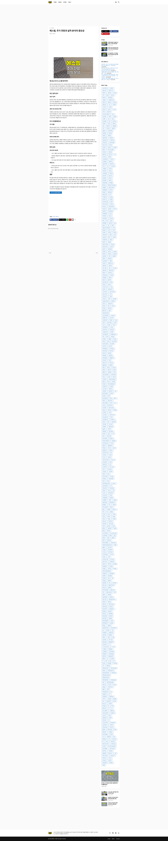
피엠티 (115, 545)
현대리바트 (110, 611)
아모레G (110, 320)
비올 (115, 234)
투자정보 (114, 514)
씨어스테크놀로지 (105, 315)
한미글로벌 (110, 575)
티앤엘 (113, 516)
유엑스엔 (104, 410)
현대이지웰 (104, 618)
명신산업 (104, 208)
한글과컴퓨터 (111, 573)
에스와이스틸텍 (105, 343)
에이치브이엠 (104, 350)
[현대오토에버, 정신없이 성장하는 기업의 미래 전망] (104, 44)
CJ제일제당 (104, 651)
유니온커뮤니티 (110, 405)
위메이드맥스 (110, 400)
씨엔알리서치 (104, 317)
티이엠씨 (114, 519)
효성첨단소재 (111, 632)
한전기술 (104, 587)
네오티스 (109, 109)
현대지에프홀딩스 (105, 620)
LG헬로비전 (104, 717)
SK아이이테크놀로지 (112, 746)
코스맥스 (104, 492)
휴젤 (113, 637)
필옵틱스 (104, 547)
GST (103, 665)
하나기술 (104, 552)
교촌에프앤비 (110, 97)
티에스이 (104, 519)
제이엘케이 (114, 440)
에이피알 (109, 353)
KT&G (112, 706)
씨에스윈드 (113, 315)
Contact (118, 838)
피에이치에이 (113, 542)
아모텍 (116, 320)
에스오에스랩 (114, 341)
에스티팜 (110, 346)
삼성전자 (104, 249)
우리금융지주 (104, 386)
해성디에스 (104, 604)
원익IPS (111, 393)
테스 (107, 511)
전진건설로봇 (111, 431)
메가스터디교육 (105, 204)
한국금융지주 (111, 561)
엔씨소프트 (111, 362)
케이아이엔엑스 (105, 476)
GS (114, 661)
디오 (108, 166)
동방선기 (104, 149)
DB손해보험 (111, 653)
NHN (115, 729)
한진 (103, 592)
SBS (114, 736)
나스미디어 (104, 107)
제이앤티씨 (111, 438)
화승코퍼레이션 (113, 627)
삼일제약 (114, 256)
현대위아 (111, 616)
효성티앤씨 (104, 635)
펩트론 (103, 530)
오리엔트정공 (113, 374)
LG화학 (110, 717)
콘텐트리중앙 (104, 502)
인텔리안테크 (111, 426)
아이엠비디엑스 (105, 332)
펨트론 (115, 528)
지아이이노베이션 (105, 459)
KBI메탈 (114, 698)
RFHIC (111, 734)
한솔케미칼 (104, 582)
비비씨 (113, 230)
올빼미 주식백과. (55, 838)
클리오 (103, 509)
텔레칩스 (111, 511)
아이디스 (114, 324)
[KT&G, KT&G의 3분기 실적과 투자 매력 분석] (109, 776)
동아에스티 (104, 152)
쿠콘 (109, 504)
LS (108, 720)
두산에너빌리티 (105, 159)
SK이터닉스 (104, 751)
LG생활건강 (112, 710)
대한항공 (109, 135)
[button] (116, 2)
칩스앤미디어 (104, 466)
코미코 (109, 490)
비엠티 (110, 234)
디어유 (103, 166)
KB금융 (109, 698)
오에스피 (114, 376)
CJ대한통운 (110, 649)
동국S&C (115, 147)
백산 (107, 220)
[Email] (72, 220)
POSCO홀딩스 (105, 734)
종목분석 (57, 216)
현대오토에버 (104, 616)
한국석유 (109, 564)
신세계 (109, 298)
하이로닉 (104, 556)
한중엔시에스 (112, 590)
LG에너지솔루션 (105, 713)
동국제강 (104, 147)
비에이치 (114, 232)
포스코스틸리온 (105, 533)
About (113, 838)
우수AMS (111, 386)
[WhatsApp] (67, 220)
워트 (115, 391)
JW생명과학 (104, 696)
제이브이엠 (109, 436)
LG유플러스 (113, 713)
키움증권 (108, 509)
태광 (103, 511)
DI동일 (103, 658)
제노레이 (104, 433)
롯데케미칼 (110, 192)
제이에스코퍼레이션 (105, 440)
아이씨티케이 (104, 329)
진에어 (110, 462)
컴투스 (108, 474)
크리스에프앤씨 (105, 507)
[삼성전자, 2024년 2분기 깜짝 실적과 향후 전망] (104, 799)
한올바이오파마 (111, 585)
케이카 (103, 481)
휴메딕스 (104, 637)
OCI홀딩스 (111, 732)
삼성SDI (109, 253)
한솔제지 (109, 580)
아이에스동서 (111, 329)
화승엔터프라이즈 (105, 627)
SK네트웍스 (113, 741)
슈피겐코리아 (110, 289)
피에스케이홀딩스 (105, 542)
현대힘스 (104, 625)
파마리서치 (111, 521)
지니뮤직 (110, 455)
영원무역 (104, 372)
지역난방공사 (104, 462)
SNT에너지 (104, 758)
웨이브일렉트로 (105, 398)
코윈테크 (115, 500)
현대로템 (104, 611)
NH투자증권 (110, 729)
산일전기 (104, 242)
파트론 (103, 526)
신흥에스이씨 (110, 303)
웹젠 (111, 398)
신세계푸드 (113, 301)
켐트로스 (114, 483)
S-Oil (103, 736)
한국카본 (109, 568)
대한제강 (104, 135)
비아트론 (109, 232)
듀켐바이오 (111, 161)
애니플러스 (104, 339)
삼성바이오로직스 (105, 244)
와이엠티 (104, 384)
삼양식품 (114, 253)
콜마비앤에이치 (112, 502)
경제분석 (104, 92)
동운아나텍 (104, 154)
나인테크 (110, 107)
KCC (103, 701)
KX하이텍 (104, 708)
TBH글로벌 (104, 762)
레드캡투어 (104, 178)
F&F (106, 661)
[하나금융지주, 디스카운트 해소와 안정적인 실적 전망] (104, 55)
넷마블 (110, 116)
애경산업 (112, 336)
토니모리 (104, 514)
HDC (103, 682)
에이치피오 (111, 350)
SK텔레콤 (104, 753)
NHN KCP (104, 732)
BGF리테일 (104, 642)
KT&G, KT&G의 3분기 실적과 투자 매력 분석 (109, 783)
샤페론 (110, 261)
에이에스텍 (112, 348)
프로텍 (108, 537)
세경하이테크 (111, 270)
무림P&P (104, 211)
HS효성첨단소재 (105, 691)
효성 (112, 630)
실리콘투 (104, 305)
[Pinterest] (70, 220)
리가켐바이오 (104, 197)
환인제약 (107, 630)
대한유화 (110, 133)
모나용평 (109, 208)
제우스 (103, 436)
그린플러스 (104, 100)
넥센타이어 (109, 111)
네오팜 (114, 109)
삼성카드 (109, 251)
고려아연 (114, 92)
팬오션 (113, 526)
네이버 (103, 111)
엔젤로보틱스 (104, 365)
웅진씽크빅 (111, 391)
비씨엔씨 (104, 232)
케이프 (108, 481)
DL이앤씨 (112, 658)
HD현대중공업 (113, 679)
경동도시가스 (111, 90)
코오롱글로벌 (104, 497)
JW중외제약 (111, 696)
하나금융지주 (110, 549)
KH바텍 (110, 703)
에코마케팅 (104, 355)
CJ (109, 644)
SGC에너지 (114, 739)
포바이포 (108, 530)
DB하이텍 (104, 656)
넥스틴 (113, 114)
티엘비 (109, 519)
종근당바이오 (104, 450)
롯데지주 (111, 189)
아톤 (103, 336)
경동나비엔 (104, 90)
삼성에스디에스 (105, 246)
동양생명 (110, 152)
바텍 (103, 220)
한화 (115, 592)
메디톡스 (111, 204)
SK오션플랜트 (104, 748)
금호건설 (109, 102)
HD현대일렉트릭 (105, 679)
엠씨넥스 (108, 367)
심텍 (108, 305)
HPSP (108, 689)
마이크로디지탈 (105, 201)
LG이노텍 (104, 715)
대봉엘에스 (114, 126)
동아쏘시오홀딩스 (111, 149)
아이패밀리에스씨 (113, 334)
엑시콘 (110, 360)
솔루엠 (111, 282)
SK (102, 741)
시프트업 (104, 298)
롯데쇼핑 (104, 185)
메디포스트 (104, 206)
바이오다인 (111, 218)
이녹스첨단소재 (105, 417)
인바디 (108, 421)
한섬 (112, 578)
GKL (110, 661)
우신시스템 (104, 388)
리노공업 (111, 197)
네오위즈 (104, 109)
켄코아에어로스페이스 (106, 483)
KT (108, 706)
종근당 (114, 448)
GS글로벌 (109, 663)
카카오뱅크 (104, 471)
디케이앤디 (104, 171)
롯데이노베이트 (111, 187)
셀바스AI (104, 279)
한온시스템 (104, 585)
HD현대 (103, 670)
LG (111, 708)
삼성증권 (104, 251)
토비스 (109, 514)
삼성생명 (112, 244)
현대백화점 (111, 613)
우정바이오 (111, 388)
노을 (108, 118)
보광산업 (110, 223)
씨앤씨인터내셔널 (105, 313)
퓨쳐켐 (103, 537)
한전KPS (109, 587)
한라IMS (104, 575)
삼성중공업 (110, 249)
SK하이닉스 (110, 753)
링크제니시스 (104, 199)
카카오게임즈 (109, 469)
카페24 (103, 474)
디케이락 (110, 168)
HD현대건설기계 (111, 670)
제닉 (113, 433)
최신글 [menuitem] (69, 2)
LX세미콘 (111, 724)
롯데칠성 (104, 192)
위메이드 (104, 400)
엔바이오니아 (104, 362)
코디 (111, 485)
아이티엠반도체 (105, 334)
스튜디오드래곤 (112, 291)
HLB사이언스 (110, 687)
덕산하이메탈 (111, 142)
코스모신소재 (104, 495)
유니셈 (103, 405)
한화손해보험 (104, 597)
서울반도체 (104, 265)
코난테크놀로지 (105, 485)
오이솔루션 (104, 379)
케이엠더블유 (111, 478)
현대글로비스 (111, 608)
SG (109, 739)
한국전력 (111, 566)
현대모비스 (104, 613)
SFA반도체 (104, 739)
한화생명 (109, 594)
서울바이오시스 (110, 263)
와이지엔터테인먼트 (111, 384)
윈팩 (111, 403)
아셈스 (115, 322)
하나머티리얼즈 (105, 554)
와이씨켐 (113, 381)
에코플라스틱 (111, 358)
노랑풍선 (114, 116)
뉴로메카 (104, 123)
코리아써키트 (104, 488)
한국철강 (104, 568)
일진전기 (104, 429)
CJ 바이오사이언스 (105, 646)
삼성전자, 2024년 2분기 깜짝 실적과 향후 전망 (113, 798)
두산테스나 (112, 159)
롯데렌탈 (111, 182)
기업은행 (114, 104)
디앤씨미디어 (111, 163)
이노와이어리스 (112, 414)
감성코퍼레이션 (105, 88)
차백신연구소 (104, 464)
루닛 (110, 194)
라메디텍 (111, 173)
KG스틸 (114, 701)
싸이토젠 (104, 308)
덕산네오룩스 (104, 142)
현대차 (112, 620)
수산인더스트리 (105, 287)
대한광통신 (104, 133)
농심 (109, 121)
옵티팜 (103, 381)
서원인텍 (110, 265)
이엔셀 (103, 421)
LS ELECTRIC (105, 722)
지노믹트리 (104, 455)
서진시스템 (104, 268)
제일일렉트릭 (110, 445)
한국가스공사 (104, 561)
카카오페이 (111, 471)
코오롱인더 (111, 497)
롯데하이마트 (104, 194)
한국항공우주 (104, 573)
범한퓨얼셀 (104, 223)
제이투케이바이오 (105, 443)
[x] (110, 833)
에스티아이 (104, 346)
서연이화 (104, 263)
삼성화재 (114, 251)
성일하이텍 (104, 270)
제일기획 (104, 445)
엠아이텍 (114, 367)
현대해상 (111, 623)
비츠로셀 (104, 237)
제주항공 (104, 448)
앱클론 (110, 339)
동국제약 (109, 147)
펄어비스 (104, 528)
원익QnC (104, 395)
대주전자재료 (110, 130)
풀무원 (110, 535)
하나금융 (104, 549)
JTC (110, 694)
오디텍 (114, 372)
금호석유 (114, 102)
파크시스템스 (111, 523)
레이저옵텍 (104, 180)
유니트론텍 (104, 407)
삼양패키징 (104, 256)
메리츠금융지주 (111, 206)
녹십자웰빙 (104, 121)
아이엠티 (111, 332)
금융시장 (104, 102)
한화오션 (109, 601)
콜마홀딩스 (104, 504)
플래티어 (113, 537)
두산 (115, 154)
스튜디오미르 (104, 294)
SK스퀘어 (104, 746)
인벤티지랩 (114, 421)
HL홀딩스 (104, 687)
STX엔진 (109, 760)
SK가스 (107, 741)
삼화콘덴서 (110, 258)
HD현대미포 (113, 672)
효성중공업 (104, 632)
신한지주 (104, 303)
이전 (96, 252)
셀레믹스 (110, 277)
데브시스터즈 (104, 145)
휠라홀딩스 (111, 635)
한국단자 (104, 564)
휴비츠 (109, 637)
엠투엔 (114, 369)
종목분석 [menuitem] (59, 2)
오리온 (103, 376)
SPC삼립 (104, 760)
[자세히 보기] (75, 220)
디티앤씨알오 (104, 173)
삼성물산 (109, 242)
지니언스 (104, 457)
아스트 (103, 324)
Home (109, 838)
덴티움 (110, 145)
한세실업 (104, 580)
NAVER (103, 729)
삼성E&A (104, 253)
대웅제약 (113, 128)
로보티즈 (110, 180)
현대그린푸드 (104, 608)
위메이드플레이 (105, 403)
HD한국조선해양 (114, 668)
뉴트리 (109, 123)
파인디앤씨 (104, 523)
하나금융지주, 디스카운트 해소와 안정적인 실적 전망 (113, 54)
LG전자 (109, 715)
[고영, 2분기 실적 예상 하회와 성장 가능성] (104, 793)
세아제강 (111, 275)
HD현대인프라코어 (105, 677)
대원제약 (104, 130)
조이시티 (109, 448)
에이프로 (104, 353)
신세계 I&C (114, 298)
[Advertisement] (84, 15)
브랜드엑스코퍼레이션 (106, 227)
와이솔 (108, 381)
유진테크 (109, 410)
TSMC (103, 765)
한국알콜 (114, 564)
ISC (111, 691)
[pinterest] (116, 833)
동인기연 (110, 154)
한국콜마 (114, 568)
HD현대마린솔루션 (105, 672)
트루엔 (103, 516)
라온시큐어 (104, 175)
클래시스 (111, 507)
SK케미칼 (110, 751)
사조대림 (114, 237)
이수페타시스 (112, 419)
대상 (103, 128)
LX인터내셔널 (104, 727)
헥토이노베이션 (111, 604)
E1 (102, 661)
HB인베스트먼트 (105, 668)
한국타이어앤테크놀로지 (106, 571)
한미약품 (104, 578)
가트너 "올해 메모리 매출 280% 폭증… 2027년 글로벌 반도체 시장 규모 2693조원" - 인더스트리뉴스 (109, 76)
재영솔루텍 (104, 431)
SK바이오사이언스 (105, 743)
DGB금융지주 (110, 656)
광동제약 (104, 97)
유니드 (115, 403)
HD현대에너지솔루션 (106, 675)
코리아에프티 (111, 488)
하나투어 (111, 554)
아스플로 (108, 324)
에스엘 (103, 341)
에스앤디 (114, 339)
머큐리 (111, 201)
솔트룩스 (109, 284)
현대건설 (111, 606)
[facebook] (113, 833)
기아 (109, 104)
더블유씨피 (111, 137)
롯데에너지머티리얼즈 (112, 185)
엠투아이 (109, 369)
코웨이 (110, 500)
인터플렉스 (104, 426)
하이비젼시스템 (105, 559)
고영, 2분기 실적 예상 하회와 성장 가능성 (113, 792)
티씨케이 (108, 516)
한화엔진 (104, 601)
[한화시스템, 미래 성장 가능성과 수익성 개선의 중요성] (104, 49)
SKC (115, 753)
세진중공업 (104, 277)
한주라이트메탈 (105, 590)
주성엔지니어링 (105, 452)
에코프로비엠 (104, 358)
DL (107, 658)
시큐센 (110, 296)
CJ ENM (104, 649)
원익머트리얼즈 (105, 393)
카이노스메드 (111, 466)
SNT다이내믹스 (105, 755)
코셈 (113, 490)
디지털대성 (104, 168)
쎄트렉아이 (110, 308)
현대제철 (110, 618)
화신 (103, 630)
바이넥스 (110, 216)
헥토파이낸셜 (104, 606)
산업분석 (111, 239)
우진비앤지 (104, 391)
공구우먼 (112, 95)
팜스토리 (108, 526)
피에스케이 (109, 540)
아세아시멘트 (109, 322)
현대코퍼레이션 (105, 623)
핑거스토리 (110, 547)
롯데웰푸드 (104, 187)
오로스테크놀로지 (105, 374)
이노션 (110, 412)
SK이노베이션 (112, 748)
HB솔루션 (108, 665)
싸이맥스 (113, 305)
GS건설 (103, 663)
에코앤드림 (111, 355)
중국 (111, 452)
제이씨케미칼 (104, 438)
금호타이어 (104, 104)
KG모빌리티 (109, 701)
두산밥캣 (109, 156)
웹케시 (115, 398)
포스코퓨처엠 (104, 535)
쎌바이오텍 (104, 310)
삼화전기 (104, 258)
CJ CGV (113, 646)
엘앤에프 (111, 365)
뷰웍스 (113, 225)
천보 (110, 464)
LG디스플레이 (104, 710)
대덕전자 (114, 123)
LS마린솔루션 (112, 722)
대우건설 (107, 128)
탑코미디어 (114, 509)
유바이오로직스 (111, 407)
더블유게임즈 (104, 137)
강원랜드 (111, 88)
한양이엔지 (114, 582)
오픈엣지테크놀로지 (112, 379)
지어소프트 (113, 459)
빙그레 (109, 237)
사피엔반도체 (104, 239)
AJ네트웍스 (104, 639)
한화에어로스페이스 (112, 599)
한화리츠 (104, 594)
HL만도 (114, 684)
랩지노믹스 (111, 175)
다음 (50, 252)
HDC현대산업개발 (110, 682)
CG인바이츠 (104, 644)
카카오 (103, 469)
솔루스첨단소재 (105, 282)
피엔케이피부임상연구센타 (107, 545)
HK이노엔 (104, 684)
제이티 (112, 443)
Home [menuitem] (55, 2)
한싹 (109, 582)
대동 (103, 126)
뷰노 (108, 225)
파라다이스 (104, 521)
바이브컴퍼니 (104, 218)
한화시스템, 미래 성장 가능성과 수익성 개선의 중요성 (113, 48)
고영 (103, 95)
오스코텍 (108, 376)
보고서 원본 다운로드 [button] (56, 192)
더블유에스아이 (105, 140)
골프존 (107, 95)
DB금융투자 (104, 653)
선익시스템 (114, 268)
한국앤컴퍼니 (104, 566)
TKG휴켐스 (111, 762)
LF (108, 708)
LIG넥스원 (104, 720)
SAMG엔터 (109, 736)
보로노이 (104, 225)
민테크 (110, 213)
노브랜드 (104, 118)
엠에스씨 (104, 369)
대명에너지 (108, 126)
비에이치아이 (104, 234)
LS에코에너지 (104, 724)
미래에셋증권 (104, 213)
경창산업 (109, 92)
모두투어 (114, 208)
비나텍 (109, 230)
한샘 (108, 578)
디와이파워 (113, 166)
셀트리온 (109, 279)
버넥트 (111, 220)
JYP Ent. (104, 698)
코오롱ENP (104, 500)
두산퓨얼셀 (104, 161)
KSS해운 (104, 706)
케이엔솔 (111, 476)
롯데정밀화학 (104, 189)
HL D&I (109, 684)
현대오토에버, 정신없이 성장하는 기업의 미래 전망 (113, 43)
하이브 (109, 556)
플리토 (103, 540)
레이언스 (110, 178)
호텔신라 (109, 625)
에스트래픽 (112, 343)
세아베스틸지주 (105, 275)
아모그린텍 (111, 317)
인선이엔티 (104, 424)
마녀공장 (111, 199)
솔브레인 (104, 284)
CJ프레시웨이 (111, 651)
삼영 (109, 256)
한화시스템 (104, 599)
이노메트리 (104, 412)
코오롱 (110, 495)
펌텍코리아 (110, 528)
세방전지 (104, 272)
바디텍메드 (104, 216)
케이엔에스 (104, 478)
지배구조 (109, 457)
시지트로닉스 (104, 296)
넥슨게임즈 (104, 116)
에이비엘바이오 (105, 348)
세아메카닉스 (110, 272)
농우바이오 (114, 121)
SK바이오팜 (113, 743)
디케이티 (110, 171)
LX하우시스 (112, 727)
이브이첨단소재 (105, 419)
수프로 (111, 287)
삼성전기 (111, 246)
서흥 (109, 268)
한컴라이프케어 (109, 592)
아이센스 (111, 327)
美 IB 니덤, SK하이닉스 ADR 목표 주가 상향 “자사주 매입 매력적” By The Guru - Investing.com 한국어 (109, 69)
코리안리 (104, 490)
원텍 (109, 395)
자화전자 (109, 429)
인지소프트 (111, 424)
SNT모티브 (112, 755)
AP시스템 (110, 639)
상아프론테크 (104, 261)
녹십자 (113, 118)
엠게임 (103, 367)
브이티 (114, 227)
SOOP (110, 758)
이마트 (111, 417)
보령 (115, 223)
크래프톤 (114, 504)
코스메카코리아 (110, 492)
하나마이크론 (110, 552)
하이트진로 (112, 559)
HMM (103, 689)
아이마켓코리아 (105, 327)
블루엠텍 (104, 230)
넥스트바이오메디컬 (105, 114)
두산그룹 (104, 156)
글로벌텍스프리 (111, 100)
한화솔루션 (111, 597)
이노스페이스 (104, 414)
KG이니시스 (104, 703)
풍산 (115, 535)
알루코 (107, 336)
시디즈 (110, 294)
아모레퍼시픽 (104, 320)
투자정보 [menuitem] (64, 2)
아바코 (103, 322)
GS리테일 (115, 663)
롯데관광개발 (104, 182)
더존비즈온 (112, 140)
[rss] (119, 833)
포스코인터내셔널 (113, 533)
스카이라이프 (104, 291)
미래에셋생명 (110, 211)
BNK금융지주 (111, 642)
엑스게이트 (104, 360)
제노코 (109, 433)
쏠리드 (110, 310)
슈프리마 (104, 289)
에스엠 (52, 27)
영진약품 (109, 372)
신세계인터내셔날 (105, 301)
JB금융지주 (104, 694)
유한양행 (114, 410)
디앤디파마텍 (104, 163)
